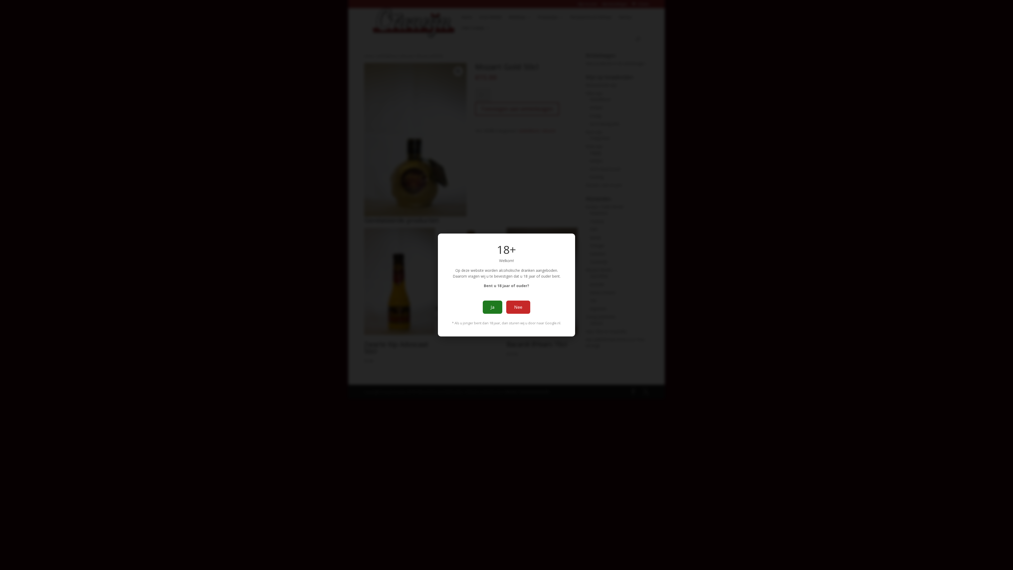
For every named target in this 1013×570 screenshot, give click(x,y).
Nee (518, 307)
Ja (492, 307)
